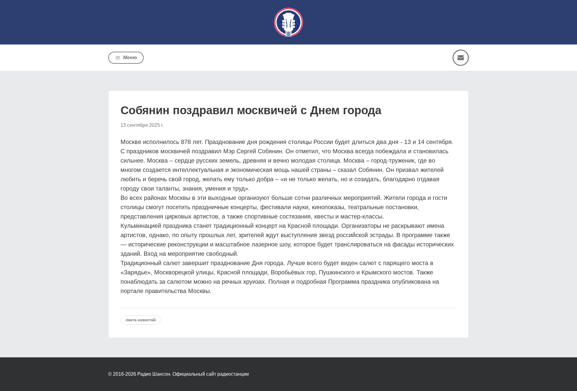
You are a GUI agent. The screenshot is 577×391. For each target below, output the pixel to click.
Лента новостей (141, 320)
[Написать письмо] (461, 58)
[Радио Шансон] (288, 22)
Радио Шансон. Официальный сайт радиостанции (193, 374)
